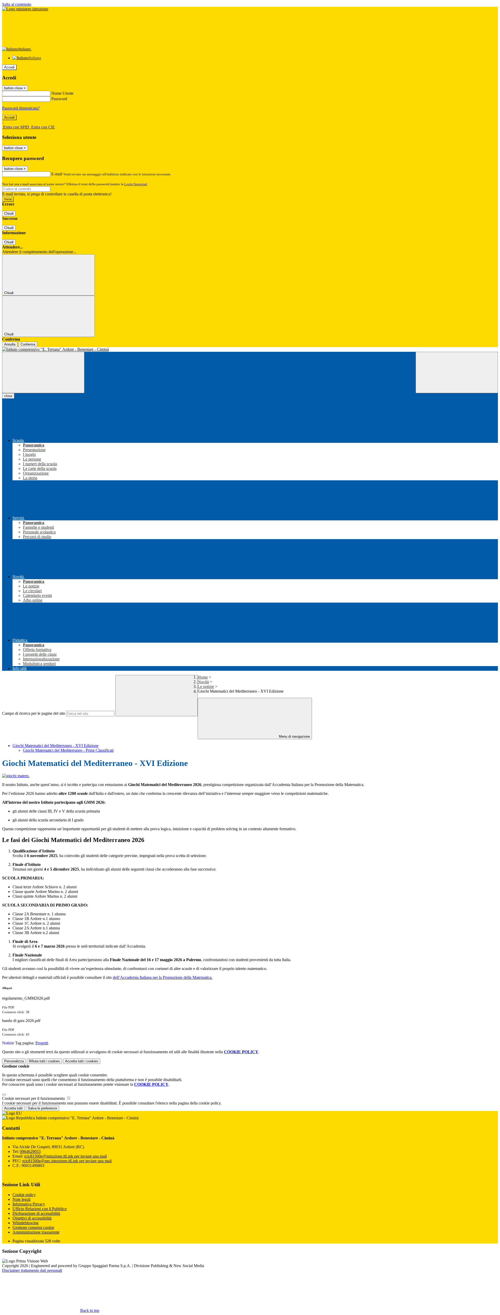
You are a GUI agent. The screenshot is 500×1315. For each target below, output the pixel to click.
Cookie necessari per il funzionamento (34, 1098)
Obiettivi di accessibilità (32, 1218)
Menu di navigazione (294, 736)
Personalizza (14, 1061)
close (8, 396)
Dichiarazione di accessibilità (36, 1213)
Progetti (41, 1043)
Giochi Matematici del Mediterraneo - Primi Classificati (68, 750)
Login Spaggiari (135, 184)
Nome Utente (62, 93)
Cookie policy (24, 1194)
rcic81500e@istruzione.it (65, 1156)
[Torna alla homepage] (250, 349)
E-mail (56, 174)
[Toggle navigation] (43, 372)
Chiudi (9, 213)
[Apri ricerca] (457, 372)
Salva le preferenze (42, 1108)
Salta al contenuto (16, 4)
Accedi (9, 67)
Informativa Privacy (28, 1204)
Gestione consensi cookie (33, 1227)
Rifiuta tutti (44, 1061)
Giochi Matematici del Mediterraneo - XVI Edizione (55, 745)
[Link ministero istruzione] (25, 9)
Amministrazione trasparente (35, 1232)
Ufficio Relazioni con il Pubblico (39, 1209)
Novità (203, 682)
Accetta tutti (81, 1061)
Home (203, 677)
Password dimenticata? (21, 108)
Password (59, 99)
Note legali (21, 1199)
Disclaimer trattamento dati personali (32, 1270)
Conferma (28, 344)
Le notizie (206, 686)
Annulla (9, 344)
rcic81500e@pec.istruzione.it (67, 1161)
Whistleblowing (25, 1223)
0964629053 (30, 1151)
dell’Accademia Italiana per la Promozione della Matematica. (163, 977)
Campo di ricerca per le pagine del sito (33, 713)
